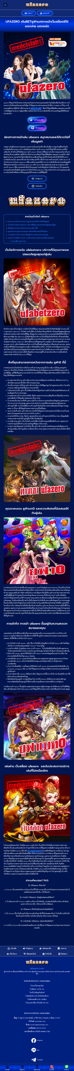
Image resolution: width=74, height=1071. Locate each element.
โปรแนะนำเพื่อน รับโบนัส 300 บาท (37, 1003)
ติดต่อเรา (64, 954)
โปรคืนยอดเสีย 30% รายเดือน (37, 999)
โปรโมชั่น (48, 954)
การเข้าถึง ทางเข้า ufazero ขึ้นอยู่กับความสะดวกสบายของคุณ (28, 235)
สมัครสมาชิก (46, 13)
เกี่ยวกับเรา (13, 954)
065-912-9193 (41, 1028)
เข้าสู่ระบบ (29, 13)
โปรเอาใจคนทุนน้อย (37, 986)
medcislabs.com (40, 1021)
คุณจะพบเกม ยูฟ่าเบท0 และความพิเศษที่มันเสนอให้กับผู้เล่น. (28, 231)
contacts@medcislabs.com (39, 1025)
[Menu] (5, 5)
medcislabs (36, 108)
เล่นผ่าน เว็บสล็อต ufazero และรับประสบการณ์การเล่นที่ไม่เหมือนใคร (31, 238)
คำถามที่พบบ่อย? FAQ (19, 241)
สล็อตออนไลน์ (31, 954)
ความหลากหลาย (35, 850)
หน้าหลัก (13, 948)
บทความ (63, 948)
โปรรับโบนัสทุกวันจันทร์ (37, 992)
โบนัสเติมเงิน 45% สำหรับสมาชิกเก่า (37, 996)
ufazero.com (37, 968)
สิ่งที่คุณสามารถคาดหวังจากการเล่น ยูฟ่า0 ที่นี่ (23, 228)
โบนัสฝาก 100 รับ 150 (37, 989)
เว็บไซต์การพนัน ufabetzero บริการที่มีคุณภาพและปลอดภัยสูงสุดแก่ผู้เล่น (32, 225)
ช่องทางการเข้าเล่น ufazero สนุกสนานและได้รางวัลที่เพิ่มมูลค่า (28, 221)
